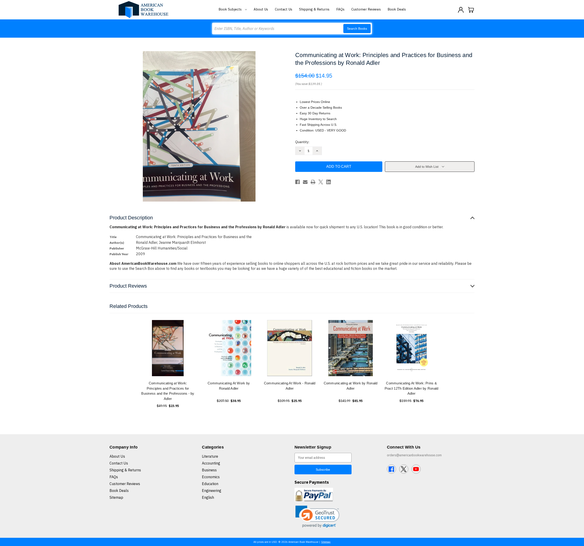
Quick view (168, 348)
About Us (261, 9)
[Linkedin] (328, 182)
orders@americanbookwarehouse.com (414, 455)
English (208, 497)
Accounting (211, 463)
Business (209, 470)
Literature (210, 456)
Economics (211, 477)
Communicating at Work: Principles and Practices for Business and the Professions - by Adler (167, 391)
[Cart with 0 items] (471, 9)
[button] (317, 516)
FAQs (340, 9)
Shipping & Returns (314, 9)
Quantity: (302, 142)
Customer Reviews (366, 9)
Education (210, 483)
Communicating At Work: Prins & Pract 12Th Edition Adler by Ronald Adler (411, 388)
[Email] (305, 182)
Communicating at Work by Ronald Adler (351, 385)
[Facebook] (297, 182)
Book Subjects (230, 9)
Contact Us (283, 9)
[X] (320, 182)
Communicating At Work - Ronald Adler (289, 385)
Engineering (211, 490)
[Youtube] (416, 469)
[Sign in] (460, 9)
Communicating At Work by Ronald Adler (229, 385)
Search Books (357, 28)
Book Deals (397, 9)
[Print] (313, 182)
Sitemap (116, 497)
